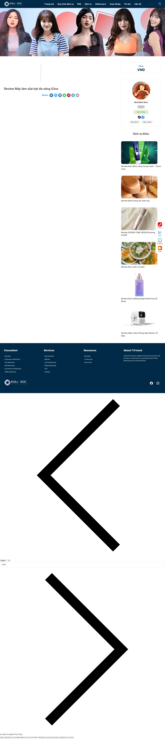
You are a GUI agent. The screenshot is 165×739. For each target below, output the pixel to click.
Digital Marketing (50, 365)
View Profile (141, 112)
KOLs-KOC (88, 362)
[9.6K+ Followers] (143, 117)
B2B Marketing (10, 365)
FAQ (79, 4)
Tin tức (127, 4)
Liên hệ (137, 4)
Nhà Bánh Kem (141, 102)
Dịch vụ (88, 4)
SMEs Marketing (10, 372)
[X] (55, 95)
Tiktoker (141, 107)
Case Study (115, 4)
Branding (8, 356)
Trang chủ (49, 4)
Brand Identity (49, 356)
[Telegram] (73, 95)
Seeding (47, 372)
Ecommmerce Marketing (13, 369)
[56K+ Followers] (139, 117)
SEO (45, 369)
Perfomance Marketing (12, 359)
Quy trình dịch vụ (65, 4)
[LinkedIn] (60, 95)
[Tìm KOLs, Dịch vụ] (160, 4)
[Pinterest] (69, 95)
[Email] (77, 95)
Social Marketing (50, 362)
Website (47, 359)
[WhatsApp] (64, 95)
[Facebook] (51, 95)
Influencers (100, 4)
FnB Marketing (9, 362)
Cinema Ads (88, 359)
